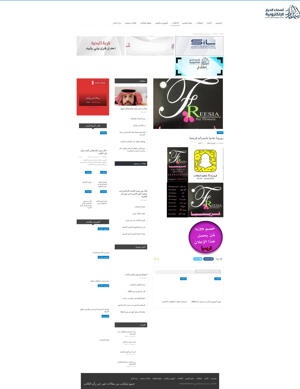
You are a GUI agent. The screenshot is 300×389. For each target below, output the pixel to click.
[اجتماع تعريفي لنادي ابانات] (131, 262)
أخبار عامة (105, 316)
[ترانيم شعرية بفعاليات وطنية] (93, 267)
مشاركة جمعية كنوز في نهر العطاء (132, 312)
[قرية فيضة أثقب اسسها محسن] (100, 194)
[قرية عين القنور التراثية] (142, 354)
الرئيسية (219, 23)
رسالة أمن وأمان (139, 125)
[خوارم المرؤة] (85, 175)
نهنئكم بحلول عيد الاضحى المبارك (132, 141)
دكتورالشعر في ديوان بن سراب (133, 298)
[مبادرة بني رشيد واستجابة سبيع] (131, 96)
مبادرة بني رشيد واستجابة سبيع (134, 108)
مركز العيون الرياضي (137, 285)
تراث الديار (117, 23)
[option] (93, 98)
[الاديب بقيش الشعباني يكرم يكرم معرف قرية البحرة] (85, 194)
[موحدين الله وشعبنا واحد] (93, 238)
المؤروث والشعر (161, 23)
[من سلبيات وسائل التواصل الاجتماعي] (142, 364)
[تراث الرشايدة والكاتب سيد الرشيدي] (142, 334)
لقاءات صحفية (130, 23)
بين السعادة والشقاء (137, 119)
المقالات (199, 23)
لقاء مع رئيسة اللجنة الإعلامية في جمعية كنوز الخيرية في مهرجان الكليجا (133, 194)
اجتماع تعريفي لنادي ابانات (136, 274)
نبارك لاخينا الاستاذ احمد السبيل (133, 234)
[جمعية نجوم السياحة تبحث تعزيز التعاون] (100, 175)
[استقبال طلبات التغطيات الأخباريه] (171, 288)
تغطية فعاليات (145, 23)
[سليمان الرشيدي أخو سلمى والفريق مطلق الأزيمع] (93, 295)
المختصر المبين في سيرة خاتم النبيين (131, 305)
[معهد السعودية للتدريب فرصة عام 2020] (205, 288)
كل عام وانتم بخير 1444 (136, 291)
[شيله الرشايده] (93, 326)
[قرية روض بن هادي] (142, 344)
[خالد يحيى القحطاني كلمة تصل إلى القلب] (93, 139)
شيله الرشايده (140, 207)
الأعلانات (175, 23)
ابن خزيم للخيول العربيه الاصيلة (133, 227)
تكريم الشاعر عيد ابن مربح (135, 220)
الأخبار (209, 23)
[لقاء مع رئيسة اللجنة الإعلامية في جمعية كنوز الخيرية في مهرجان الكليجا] (131, 178)
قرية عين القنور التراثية (128, 352)
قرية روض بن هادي (129, 342)
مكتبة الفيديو (187, 23)
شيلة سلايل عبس (138, 213)
